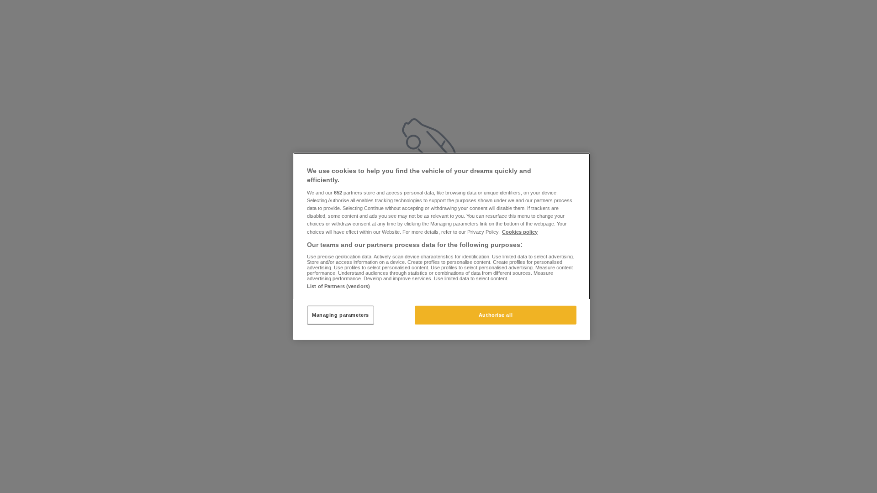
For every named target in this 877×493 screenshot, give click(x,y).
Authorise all (495, 314)
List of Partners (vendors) (338, 286)
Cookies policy (520, 231)
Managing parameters (340, 314)
